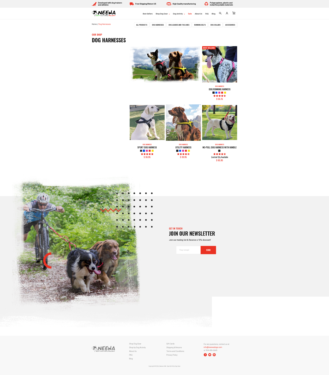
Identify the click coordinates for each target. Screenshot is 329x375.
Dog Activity (178, 14)
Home (94, 24)
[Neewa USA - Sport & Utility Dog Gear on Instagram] (214, 355)
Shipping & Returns (174, 347)
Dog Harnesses (105, 24)
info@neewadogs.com (213, 347)
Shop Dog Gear (162, 14)
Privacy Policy (171, 355)
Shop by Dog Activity (137, 347)
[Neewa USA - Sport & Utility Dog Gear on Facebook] (205, 355)
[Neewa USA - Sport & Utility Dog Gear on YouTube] (209, 355)
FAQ (207, 14)
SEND (208, 250)
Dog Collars (215, 24)
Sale (190, 14)
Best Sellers (148, 14)
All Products (141, 24)
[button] (219, 96)
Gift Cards (170, 344)
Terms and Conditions (175, 351)
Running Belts (200, 24)
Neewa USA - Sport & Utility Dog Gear (169, 366)
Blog (213, 14)
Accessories (230, 24)
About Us (198, 14)
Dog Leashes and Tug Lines (179, 24)
